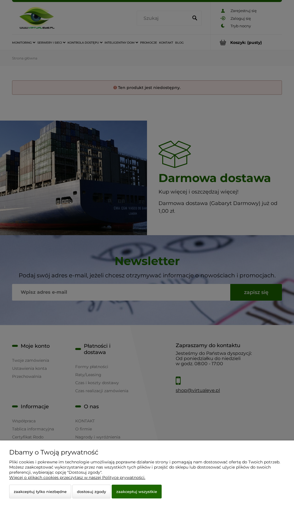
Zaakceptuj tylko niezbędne (40, 491)
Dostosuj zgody (91, 491)
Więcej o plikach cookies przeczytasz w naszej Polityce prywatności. (77, 477)
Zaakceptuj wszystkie (136, 491)
